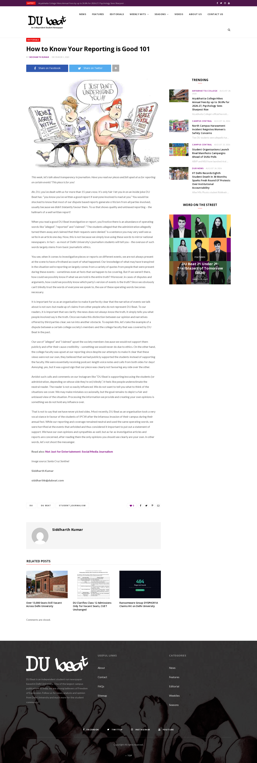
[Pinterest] (13, 205)
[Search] (229, 30)
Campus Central (202, 121)
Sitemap (102, 695)
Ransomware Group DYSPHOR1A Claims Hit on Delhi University (138, 604)
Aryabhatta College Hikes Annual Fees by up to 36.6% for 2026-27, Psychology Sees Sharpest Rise (83, 3)
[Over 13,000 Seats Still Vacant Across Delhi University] (47, 584)
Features (98, 14)
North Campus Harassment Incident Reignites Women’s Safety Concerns (208, 129)
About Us (195, 14)
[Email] (13, 214)
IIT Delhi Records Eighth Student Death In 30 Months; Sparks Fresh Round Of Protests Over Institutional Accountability (211, 180)
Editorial (174, 686)
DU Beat (46, 505)
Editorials (117, 14)
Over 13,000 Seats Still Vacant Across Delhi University (44, 604)
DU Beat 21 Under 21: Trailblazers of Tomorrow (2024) (200, 268)
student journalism (72, 505)
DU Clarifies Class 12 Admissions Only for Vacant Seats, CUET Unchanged (92, 606)
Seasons (160, 14)
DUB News (198, 168)
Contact (102, 677)
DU (31, 505)
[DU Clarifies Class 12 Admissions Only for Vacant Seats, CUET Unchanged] (93, 584)
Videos (178, 14)
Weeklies (174, 695)
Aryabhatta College (204, 91)
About (101, 667)
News (82, 14)
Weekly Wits (138, 14)
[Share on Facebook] (13, 187)
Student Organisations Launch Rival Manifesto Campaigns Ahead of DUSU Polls (210, 153)
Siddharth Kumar (39, 57)
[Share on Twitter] (13, 196)
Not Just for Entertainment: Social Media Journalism (79, 451)
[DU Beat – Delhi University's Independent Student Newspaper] (47, 22)
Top (129, 755)
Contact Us (215, 14)
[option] (200, 249)
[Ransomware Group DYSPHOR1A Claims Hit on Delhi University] (140, 584)
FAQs (101, 686)
